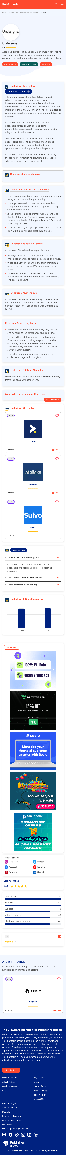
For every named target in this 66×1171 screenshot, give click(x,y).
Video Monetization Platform (29, 12)
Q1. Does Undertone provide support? (22, 557)
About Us (38, 1082)
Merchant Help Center (11, 1120)
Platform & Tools (13, 12)
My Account (39, 1077)
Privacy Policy (40, 1095)
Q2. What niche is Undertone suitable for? (23, 577)
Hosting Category (9, 1086)
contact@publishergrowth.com (15, 1128)
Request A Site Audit (28, 64)
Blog (4, 1090)
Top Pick (10, 416)
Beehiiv (33, 1001)
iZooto (33, 441)
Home (4, 12)
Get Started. (11, 1070)
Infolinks (33, 484)
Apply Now (55, 450)
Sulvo (33, 527)
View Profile (10, 450)
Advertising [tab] (11, 647)
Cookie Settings (40, 1090)
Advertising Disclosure (16, 91)
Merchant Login (9, 1103)
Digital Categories (10, 1077)
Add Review (46, 64)
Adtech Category (9, 1082)
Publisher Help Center (11, 1116)
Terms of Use (40, 1086)
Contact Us (39, 1099)
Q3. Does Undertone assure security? (21, 584)
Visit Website (9, 64)
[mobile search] (56, 4)
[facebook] (4, 1135)
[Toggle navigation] (62, 4)
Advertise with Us (9, 1107)
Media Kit (6, 1112)
